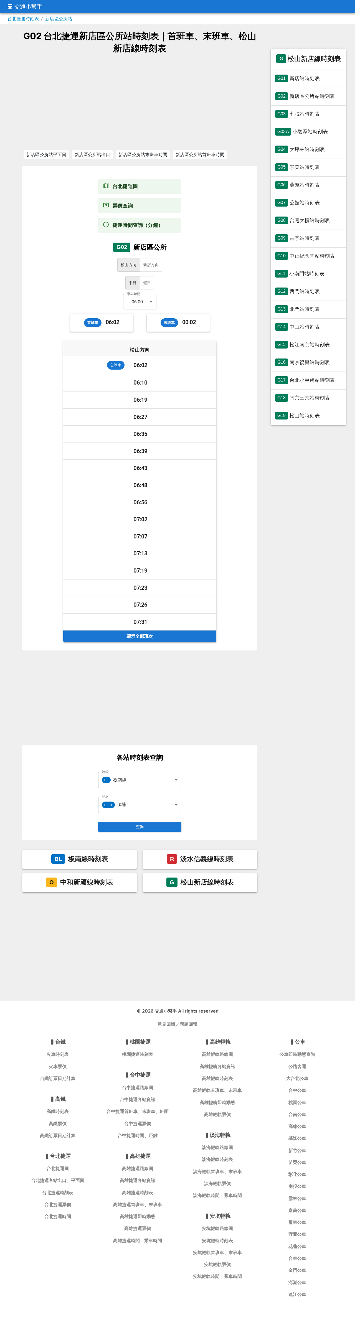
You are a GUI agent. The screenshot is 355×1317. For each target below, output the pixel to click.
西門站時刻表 (298, 291)
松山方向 (129, 265)
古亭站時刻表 (298, 238)
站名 (105, 797)
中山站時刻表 (298, 327)
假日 (147, 283)
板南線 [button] (115, 779)
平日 (133, 283)
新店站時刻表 (298, 78)
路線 (105, 772)
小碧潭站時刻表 (302, 131)
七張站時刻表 (298, 114)
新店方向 (151, 265)
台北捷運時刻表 (23, 18)
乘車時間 (133, 294)
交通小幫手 (28, 6)
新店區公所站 (58, 18)
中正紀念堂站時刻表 (306, 256)
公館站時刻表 (298, 202)
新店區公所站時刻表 (306, 96)
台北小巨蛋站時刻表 (306, 380)
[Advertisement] (139, 102)
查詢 (140, 827)
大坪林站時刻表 (301, 149)
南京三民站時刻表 (303, 398)
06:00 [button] (137, 301)
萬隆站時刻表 (298, 185)
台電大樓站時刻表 (303, 220)
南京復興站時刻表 (303, 362)
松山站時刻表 (298, 415)
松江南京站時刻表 (303, 344)
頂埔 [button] (115, 804)
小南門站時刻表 (300, 273)
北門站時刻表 (298, 309)
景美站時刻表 (298, 167)
